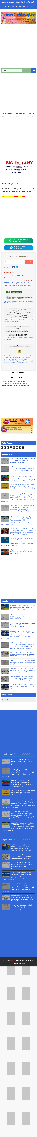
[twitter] (8, 6)
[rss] (27, 6)
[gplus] (12, 6)
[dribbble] (23, 6)
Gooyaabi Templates (18, 963)
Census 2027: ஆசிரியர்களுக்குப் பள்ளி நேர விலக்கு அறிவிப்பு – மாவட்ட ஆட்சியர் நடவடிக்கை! (23, 662)
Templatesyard (19, 960)
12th (23, 116)
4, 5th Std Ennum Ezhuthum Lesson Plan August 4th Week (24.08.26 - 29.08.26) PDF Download (22, 460)
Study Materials (29, 116)
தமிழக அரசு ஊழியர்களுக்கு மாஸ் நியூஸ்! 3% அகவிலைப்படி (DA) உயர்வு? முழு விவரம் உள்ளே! (22, 551)
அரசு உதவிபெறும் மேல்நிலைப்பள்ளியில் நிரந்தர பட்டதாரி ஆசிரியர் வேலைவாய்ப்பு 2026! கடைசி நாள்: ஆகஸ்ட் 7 (22, 670)
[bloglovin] (20, 6)
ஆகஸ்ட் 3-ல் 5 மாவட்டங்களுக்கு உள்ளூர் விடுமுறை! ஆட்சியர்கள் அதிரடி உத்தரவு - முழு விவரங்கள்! (22, 686)
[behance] (31, 6)
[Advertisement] (18, 46)
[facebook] (5, 6)
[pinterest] (16, 6)
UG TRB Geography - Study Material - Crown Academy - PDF (18, 338)
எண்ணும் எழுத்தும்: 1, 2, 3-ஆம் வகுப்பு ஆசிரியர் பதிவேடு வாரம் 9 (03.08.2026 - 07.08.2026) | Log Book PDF (23, 654)
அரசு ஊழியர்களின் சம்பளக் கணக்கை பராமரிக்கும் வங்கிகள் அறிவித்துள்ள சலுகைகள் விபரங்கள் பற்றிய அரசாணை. (22, 678)
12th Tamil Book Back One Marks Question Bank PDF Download (18, 302)
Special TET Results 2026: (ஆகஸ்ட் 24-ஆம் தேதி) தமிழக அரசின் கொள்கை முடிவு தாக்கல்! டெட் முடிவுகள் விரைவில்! (22, 478)
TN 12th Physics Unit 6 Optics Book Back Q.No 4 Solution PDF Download (18, 320)
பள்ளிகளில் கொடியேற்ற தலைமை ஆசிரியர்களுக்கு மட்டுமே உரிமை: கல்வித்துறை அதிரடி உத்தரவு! (20, 616)
